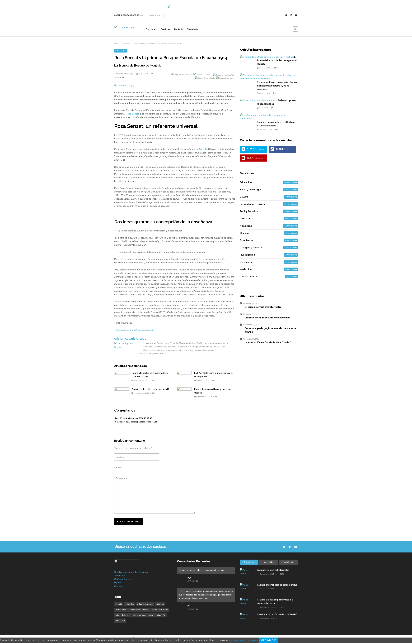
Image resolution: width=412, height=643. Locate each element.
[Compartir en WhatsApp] (223, 75)
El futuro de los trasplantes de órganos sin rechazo (277, 60)
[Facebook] (286, 15)
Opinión (244, 233)
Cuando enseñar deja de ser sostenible (277, 585)
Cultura (244, 196)
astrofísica (129, 604)
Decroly (203, 149)
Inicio (116, 44)
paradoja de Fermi (160, 610)
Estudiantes (246, 240)
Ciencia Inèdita (248, 276)
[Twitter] (291, 15)
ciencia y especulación (143, 615)
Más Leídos (269, 562)
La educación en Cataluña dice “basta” (277, 614)
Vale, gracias (268, 640)
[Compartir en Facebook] (181, 75)
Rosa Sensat (132, 113)
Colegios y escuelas (251, 247)
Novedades (249, 562)
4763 (282, 618)
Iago (189, 577)
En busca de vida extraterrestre (273, 570)
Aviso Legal (120, 575)
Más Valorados (288, 562)
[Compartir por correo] (225, 78)
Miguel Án (161, 615)
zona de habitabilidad (139, 610)
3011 (282, 589)
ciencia (119, 604)
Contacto (118, 586)
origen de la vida (123, 615)
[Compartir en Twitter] (202, 75)
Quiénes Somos (122, 579)
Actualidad (246, 225)
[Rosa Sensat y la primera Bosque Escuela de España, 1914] (174, 85)
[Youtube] (296, 15)
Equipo (117, 582)
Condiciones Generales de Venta (131, 572)
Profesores (126, 44)
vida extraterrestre (145, 604)
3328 (282, 607)
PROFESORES (121, 51)
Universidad (246, 262)
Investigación (247, 254)
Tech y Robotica (249, 211)
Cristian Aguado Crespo (124, 74)
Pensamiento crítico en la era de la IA (150, 389)
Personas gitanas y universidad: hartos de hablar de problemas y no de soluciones (277, 86)
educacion (120, 620)
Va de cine (246, 269)
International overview (252, 204)
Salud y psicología (250, 189)
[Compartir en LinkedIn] (205, 78)
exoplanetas (121, 610)
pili (188, 606)
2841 (282, 574)
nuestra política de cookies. (245, 640)
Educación (246, 182)
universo (160, 604)
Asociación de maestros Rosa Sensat (135, 330)
